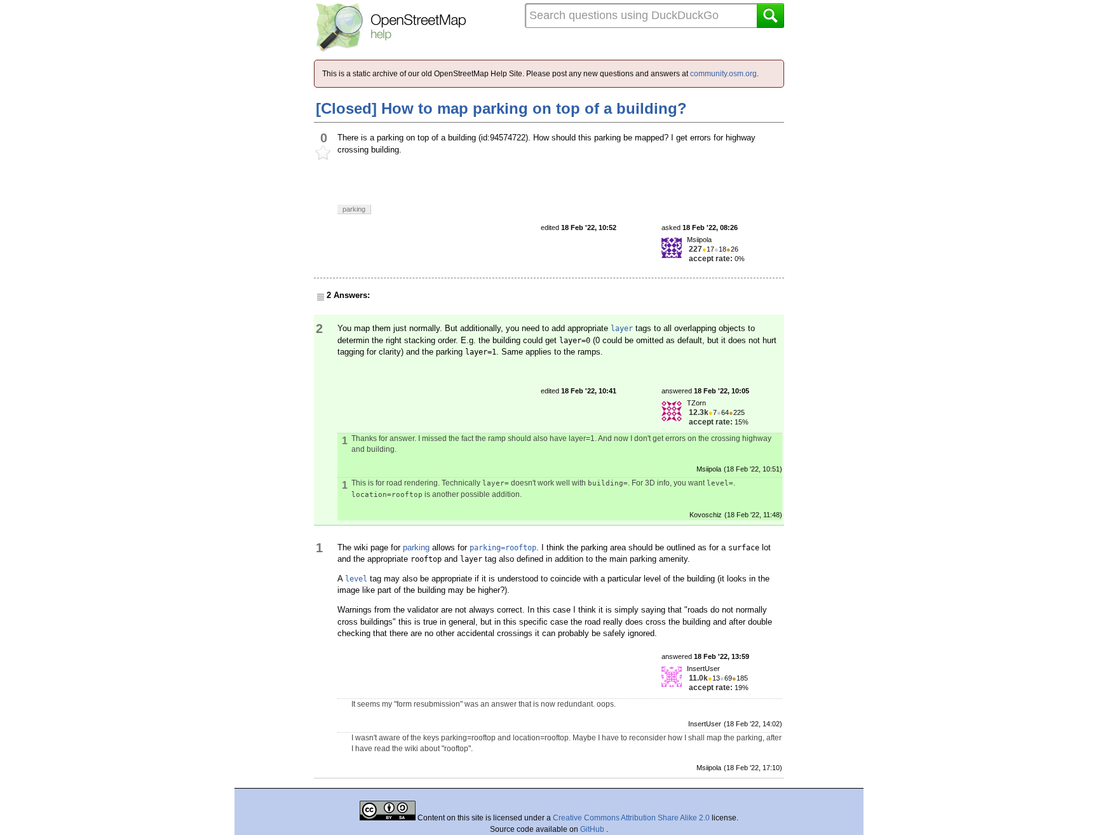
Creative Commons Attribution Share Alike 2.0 (631, 817)
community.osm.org (723, 73)
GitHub (593, 829)
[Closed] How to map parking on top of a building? (501, 108)
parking (416, 547)
